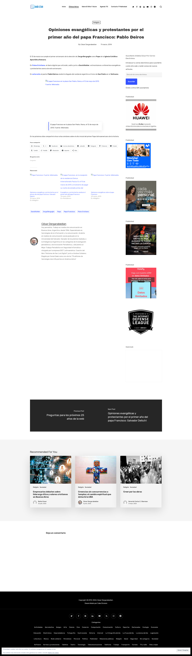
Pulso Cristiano (83, 212)
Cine (78, 627)
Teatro (72, 645)
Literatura (37, 639)
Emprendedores (59, 633)
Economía (154, 627)
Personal (77, 639)
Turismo (135, 645)
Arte (65, 627)
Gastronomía (82, 633)
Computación (95, 627)
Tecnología (81, 645)
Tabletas (65, 645)
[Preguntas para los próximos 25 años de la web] (63, 416)
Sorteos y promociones (51, 645)
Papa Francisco (69, 212)
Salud (126, 639)
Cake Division (102, 603)
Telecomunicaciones (95, 645)
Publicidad (93, 639)
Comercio (85, 627)
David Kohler (35, 212)
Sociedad (43, 487)
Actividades (38, 627)
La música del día (142, 633)
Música (46, 639)
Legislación (154, 633)
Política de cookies (53, 652)
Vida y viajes (153, 645)
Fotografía (71, 633)
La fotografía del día (113, 633)
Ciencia (71, 627)
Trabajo (116, 645)
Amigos (58, 627)
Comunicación (108, 627)
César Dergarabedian (89, 44)
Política (85, 639)
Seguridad (134, 639)
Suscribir (131, 82)
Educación (37, 633)
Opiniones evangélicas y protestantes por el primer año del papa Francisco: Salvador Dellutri (44, 194)
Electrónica (47, 633)
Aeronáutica (49, 627)
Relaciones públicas (107, 639)
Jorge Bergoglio (48, 212)
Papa (59, 212)
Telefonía (107, 645)
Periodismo (67, 639)
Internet (100, 633)
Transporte (125, 645)
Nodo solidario (56, 639)
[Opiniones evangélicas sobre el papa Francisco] (105, 182)
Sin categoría (144, 639)
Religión (96, 22)
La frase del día (128, 633)
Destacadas (136, 627)
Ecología (146, 627)
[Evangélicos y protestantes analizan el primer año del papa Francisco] (74, 182)
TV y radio (143, 645)
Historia (92, 633)
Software (37, 645)
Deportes (126, 627)
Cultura (118, 627)
